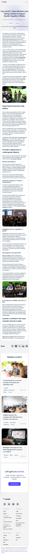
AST (17, 540)
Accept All (19, 548)
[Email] (26, 346)
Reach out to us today (7, 336)
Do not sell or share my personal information (20, 524)
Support (5, 513)
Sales (4, 511)
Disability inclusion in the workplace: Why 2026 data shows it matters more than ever (12, 417)
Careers (5, 535)
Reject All (24, 548)
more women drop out (11, 39)
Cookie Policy (15, 550)
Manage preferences (5, 550)
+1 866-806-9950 (7, 517)
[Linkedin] (23, 346)
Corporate (17, 23)
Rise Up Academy (6, 255)
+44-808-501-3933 (7, 521)
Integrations (5, 540)
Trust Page (18, 515)
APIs (4, 537)
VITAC (17, 535)
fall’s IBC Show (12, 69)
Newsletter (5, 544)
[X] (12, 346)
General (11, 23)
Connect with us (14, 484)
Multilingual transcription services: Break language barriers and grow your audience (12, 450)
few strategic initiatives (15, 159)
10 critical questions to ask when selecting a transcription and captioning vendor (12, 382)
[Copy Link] (19, 346)
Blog (4, 542)
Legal (17, 511)
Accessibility (18, 518)
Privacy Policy (19, 513)
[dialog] (14, 550)
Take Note (18, 537)
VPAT (17, 520)
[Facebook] (16, 346)
